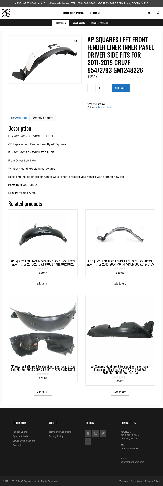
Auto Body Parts (73, 13)
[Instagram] (95, 433)
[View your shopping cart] (149, 13)
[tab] (19, 117)
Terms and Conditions (60, 431)
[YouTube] (88, 433)
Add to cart (120, 88)
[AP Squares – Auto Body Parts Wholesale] (6, 13)
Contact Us (18, 445)
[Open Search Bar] (158, 13)
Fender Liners (60, 22)
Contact (95, 13)
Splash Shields (79, 22)
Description (19, 117)
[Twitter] (103, 433)
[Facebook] (88, 441)
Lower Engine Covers (99, 22)
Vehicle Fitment (42, 117)
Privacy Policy (56, 436)
